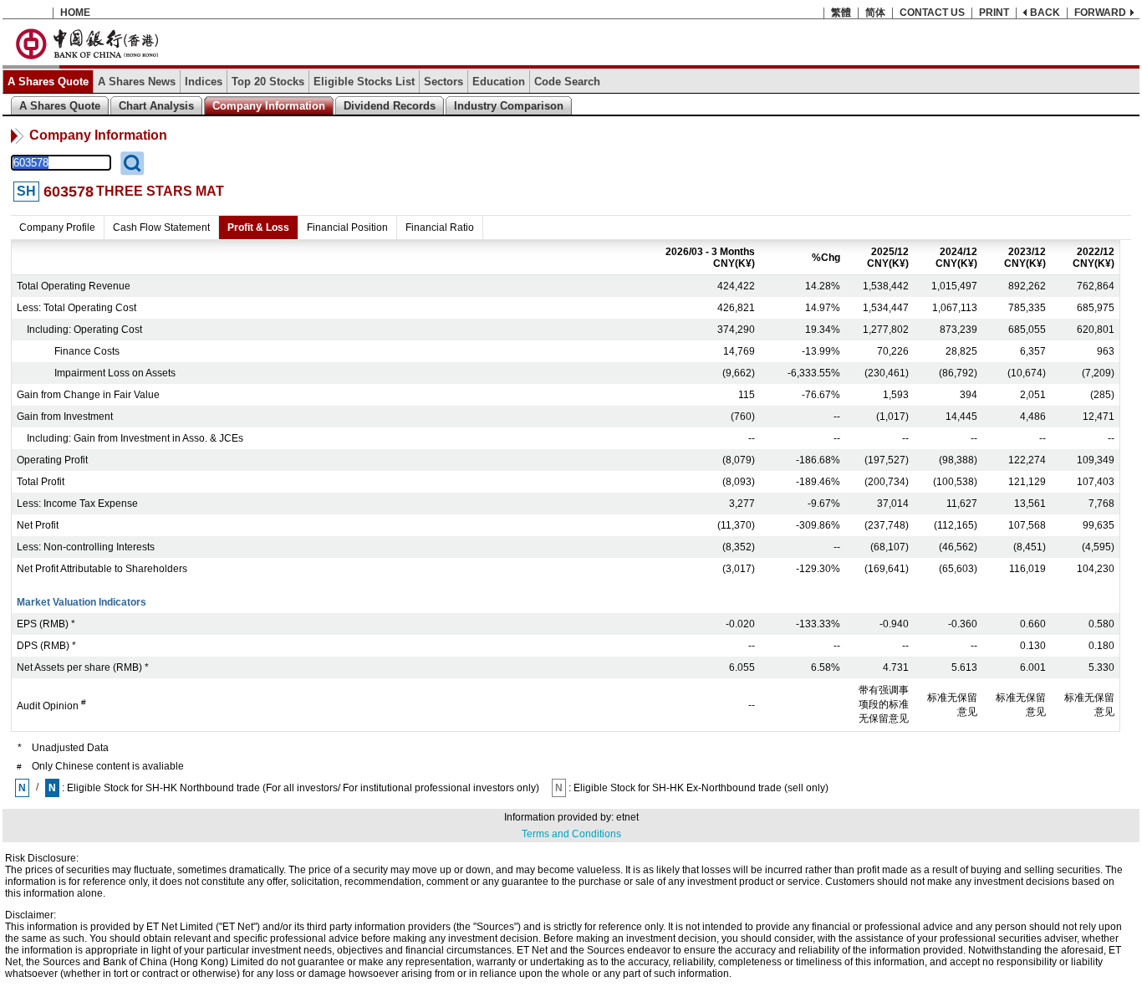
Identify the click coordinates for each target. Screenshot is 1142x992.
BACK (1045, 12)
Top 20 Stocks (268, 81)
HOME (75, 12)
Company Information (268, 106)
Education (498, 81)
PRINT (994, 12)
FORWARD (1100, 12)
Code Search (567, 81)
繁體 (841, 12)
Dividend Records (390, 106)
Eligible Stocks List (364, 81)
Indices (203, 81)
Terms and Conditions (571, 834)
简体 (875, 12)
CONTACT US (932, 12)
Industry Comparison (508, 106)
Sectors (443, 81)
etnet (627, 817)
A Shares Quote (48, 81)
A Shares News (137, 81)
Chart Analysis (156, 106)
